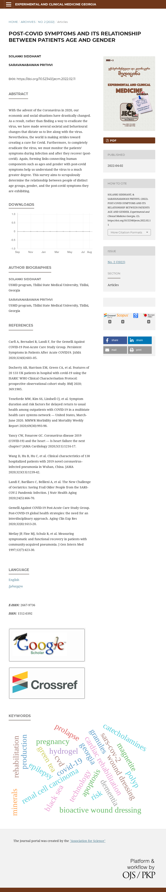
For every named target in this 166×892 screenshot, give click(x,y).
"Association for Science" (87, 841)
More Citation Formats (126, 232)
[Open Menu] (8, 4)
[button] (115, 340)
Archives (28, 22)
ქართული (16, 586)
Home (13, 22)
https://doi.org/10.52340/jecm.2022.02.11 (46, 79)
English (14, 580)
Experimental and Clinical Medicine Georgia (55, 4)
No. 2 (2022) (46, 22)
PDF (112, 140)
